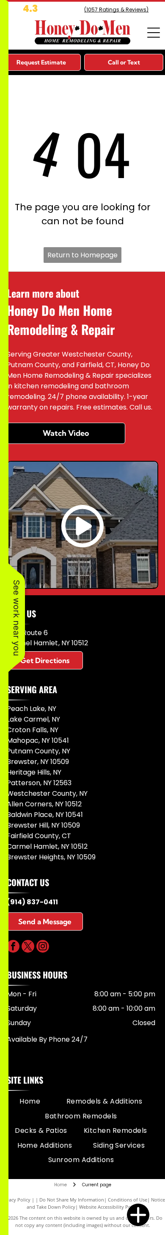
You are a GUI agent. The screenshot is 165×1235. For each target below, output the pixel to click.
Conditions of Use (127, 1199)
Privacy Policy (15, 1199)
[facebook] (13, 947)
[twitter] (28, 947)
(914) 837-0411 (32, 902)
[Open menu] (153, 32)
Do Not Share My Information (71, 1199)
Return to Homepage (82, 255)
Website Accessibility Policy (108, 1207)
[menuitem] (30, 1101)
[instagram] (42, 947)
